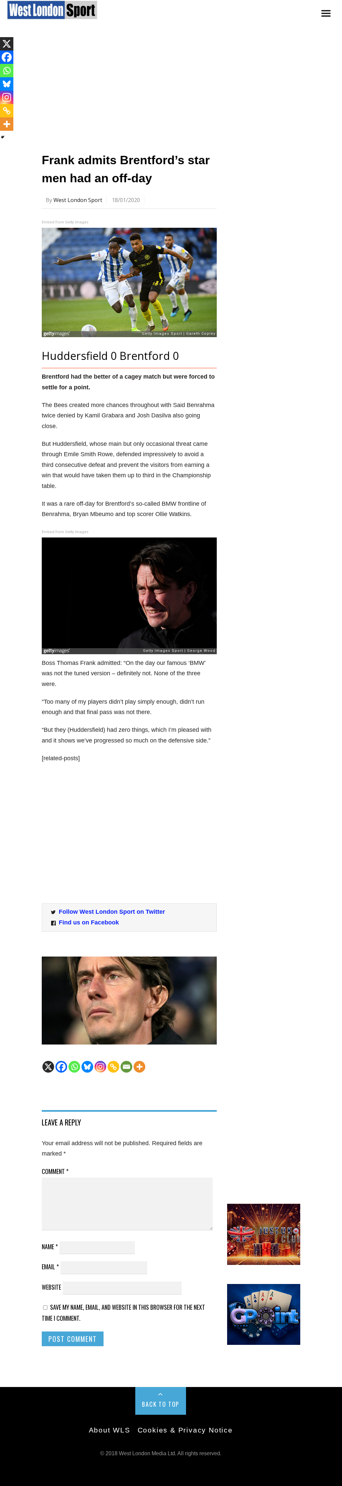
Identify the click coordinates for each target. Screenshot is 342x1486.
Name (50, 1246)
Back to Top (160, 1404)
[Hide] (2, 137)
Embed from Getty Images (65, 222)
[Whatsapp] (74, 1067)
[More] (139, 1067)
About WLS (109, 1430)
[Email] (126, 1067)
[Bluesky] (87, 1067)
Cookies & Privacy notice (185, 1430)
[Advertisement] (171, 88)
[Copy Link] (113, 1067)
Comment (55, 1171)
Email (50, 1266)
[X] (48, 1067)
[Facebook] (61, 1067)
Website (51, 1287)
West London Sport (77, 200)
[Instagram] (100, 1067)
